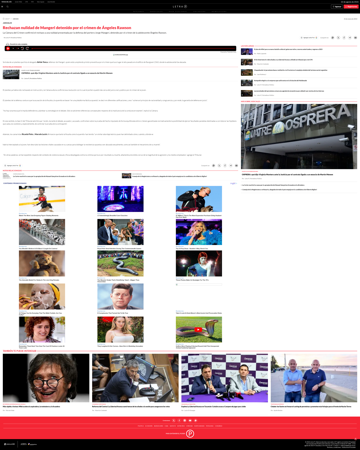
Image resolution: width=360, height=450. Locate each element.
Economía (149, 426)
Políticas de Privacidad (349, 447)
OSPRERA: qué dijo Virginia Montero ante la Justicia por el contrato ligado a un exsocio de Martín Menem (287, 174)
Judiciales (16, 19)
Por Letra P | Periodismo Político (13, 37)
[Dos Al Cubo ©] (9, 444)
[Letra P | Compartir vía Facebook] (344, 37)
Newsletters (219, 11)
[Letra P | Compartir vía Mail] (355, 37)
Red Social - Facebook (179, 420)
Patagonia (209, 426)
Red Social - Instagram (184, 420)
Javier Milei (18, 2)
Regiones (138, 11)
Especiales (156, 11)
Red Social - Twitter (173, 420)
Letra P (7, 19)
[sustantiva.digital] (32, 444)
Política (141, 426)
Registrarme (352, 7)
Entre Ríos (181, 426)
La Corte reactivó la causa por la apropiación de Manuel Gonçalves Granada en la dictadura (273, 185)
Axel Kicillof (51, 2)
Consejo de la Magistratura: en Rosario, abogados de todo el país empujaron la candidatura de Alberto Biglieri (279, 189)
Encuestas (200, 11)
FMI (32, 2)
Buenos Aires (158, 426)
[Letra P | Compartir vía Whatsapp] (332, 37)
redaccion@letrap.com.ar (348, 445)
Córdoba (189, 426)
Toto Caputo (40, 2)
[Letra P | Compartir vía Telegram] (349, 37)
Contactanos (166, 420)
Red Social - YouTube (190, 420)
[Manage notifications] (355, 438)
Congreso (218, 426)
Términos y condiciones (334, 447)
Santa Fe (173, 426)
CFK (26, 2)
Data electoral (178, 11)
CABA (166, 426)
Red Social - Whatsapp (195, 420)
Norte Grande (199, 426)
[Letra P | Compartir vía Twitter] (338, 37)
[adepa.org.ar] (24, 444)
